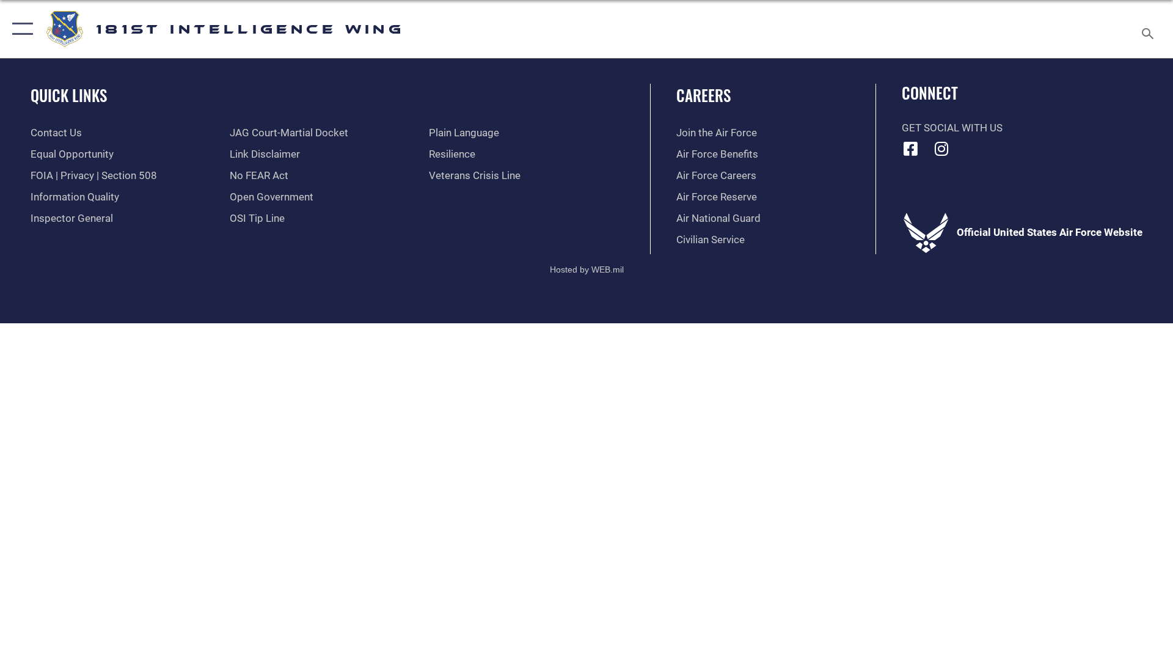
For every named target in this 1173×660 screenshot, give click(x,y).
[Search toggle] (1149, 29)
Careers (703, 95)
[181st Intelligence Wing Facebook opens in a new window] (911, 148)
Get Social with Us (952, 128)
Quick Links (69, 95)
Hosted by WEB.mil (587, 269)
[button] (20, 29)
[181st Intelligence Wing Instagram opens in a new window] (941, 148)
